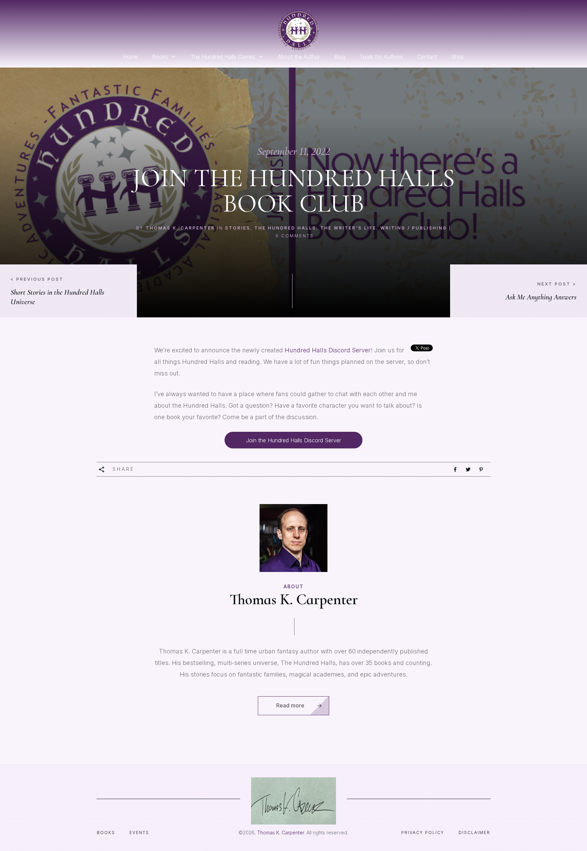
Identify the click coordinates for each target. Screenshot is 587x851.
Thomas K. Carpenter (180, 227)
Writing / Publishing (413, 227)
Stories (237, 227)
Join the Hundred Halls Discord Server (293, 440)
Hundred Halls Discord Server (328, 350)
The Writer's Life (348, 227)
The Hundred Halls (285, 227)
